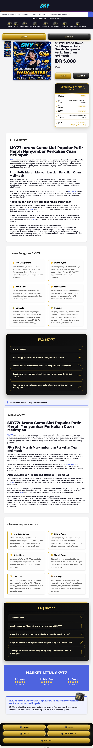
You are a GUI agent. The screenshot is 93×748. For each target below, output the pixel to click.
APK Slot (29, 209)
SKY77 (12, 160)
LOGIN (24, 36)
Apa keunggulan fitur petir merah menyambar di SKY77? (38, 357)
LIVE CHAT (48, 741)
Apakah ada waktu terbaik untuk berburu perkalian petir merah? (42, 365)
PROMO (26, 727)
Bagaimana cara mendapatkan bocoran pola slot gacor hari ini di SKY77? (42, 375)
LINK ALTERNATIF (70, 734)
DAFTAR (69, 36)
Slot (34, 219)
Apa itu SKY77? (19, 349)
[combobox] (44, 14)
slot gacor (72, 191)
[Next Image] (49, 61)
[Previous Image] (14, 61)
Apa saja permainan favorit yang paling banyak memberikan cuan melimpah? (43, 386)
